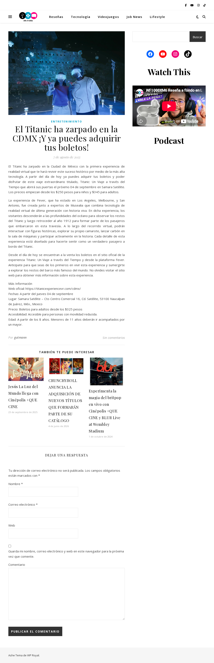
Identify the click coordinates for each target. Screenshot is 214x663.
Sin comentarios (114, 337)
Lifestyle (157, 17)
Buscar (198, 37)
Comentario (16, 564)
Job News (134, 17)
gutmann (20, 337)
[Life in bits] (28, 17)
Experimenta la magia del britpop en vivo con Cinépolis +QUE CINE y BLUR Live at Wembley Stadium (105, 411)
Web (11, 525)
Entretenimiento (66, 121)
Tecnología (80, 17)
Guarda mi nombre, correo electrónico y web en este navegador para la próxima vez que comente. (66, 553)
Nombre (15, 484)
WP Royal (33, 655)
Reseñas (56, 17)
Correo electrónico (23, 504)
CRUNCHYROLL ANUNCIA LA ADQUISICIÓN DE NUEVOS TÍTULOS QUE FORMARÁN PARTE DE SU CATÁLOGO (65, 400)
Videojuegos (108, 17)
